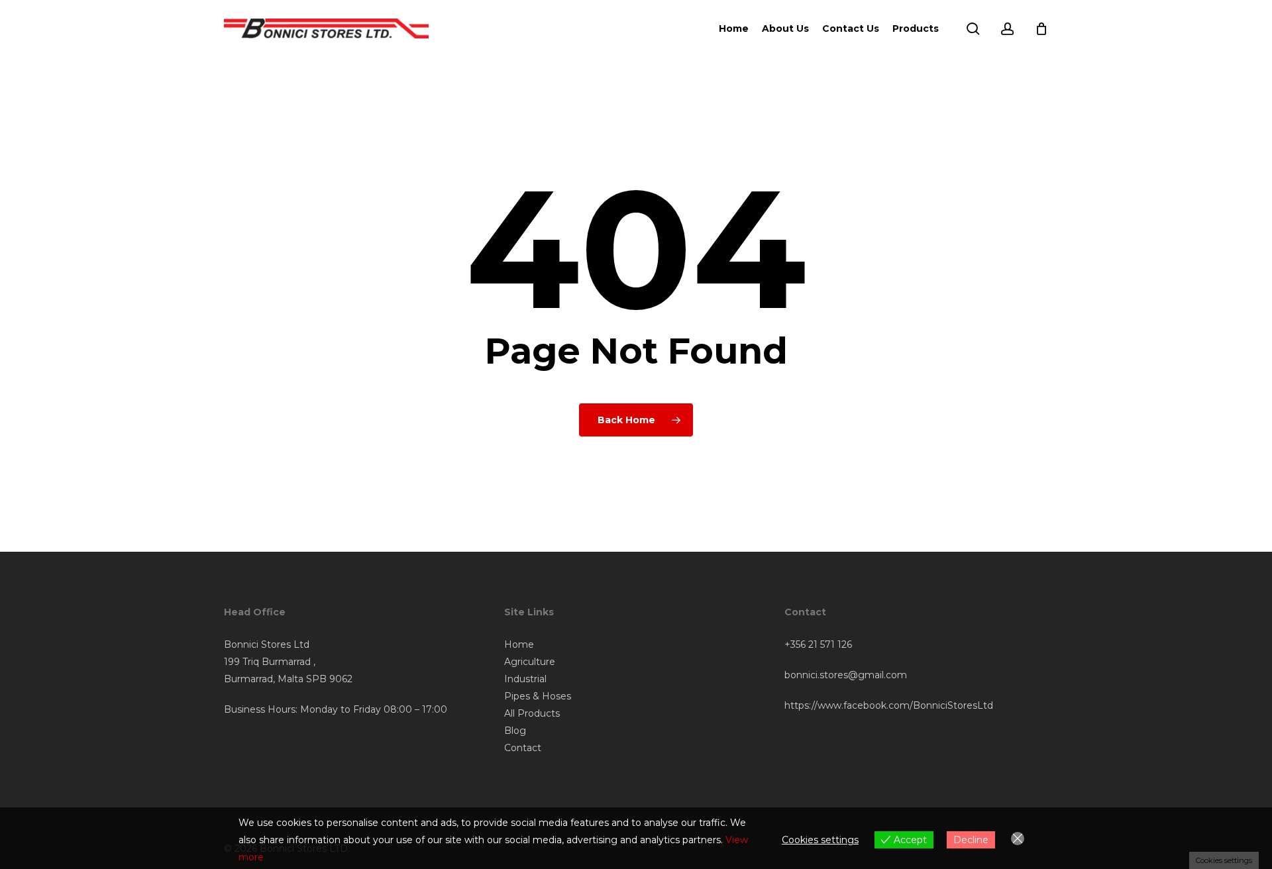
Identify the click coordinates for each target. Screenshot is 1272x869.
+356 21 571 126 (818, 644)
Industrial (525, 679)
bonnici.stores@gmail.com (845, 675)
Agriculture (529, 662)
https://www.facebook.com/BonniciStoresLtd (888, 705)
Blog (515, 731)
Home (519, 644)
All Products (532, 713)
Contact (522, 748)
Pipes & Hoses (537, 696)
